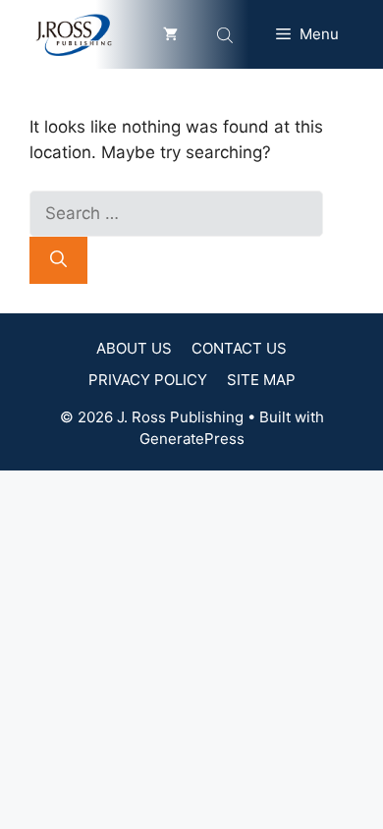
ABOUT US (134, 348)
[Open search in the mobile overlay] (227, 35)
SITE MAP (261, 379)
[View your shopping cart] (170, 34)
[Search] (58, 260)
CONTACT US (239, 348)
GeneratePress (192, 438)
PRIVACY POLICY (147, 379)
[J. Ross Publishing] (74, 34)
